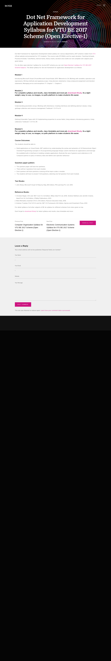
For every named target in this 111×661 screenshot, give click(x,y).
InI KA (8, 5)
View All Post (87, 223)
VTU (93, 54)
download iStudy (75, 93)
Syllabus (55, 12)
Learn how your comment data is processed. (55, 310)
